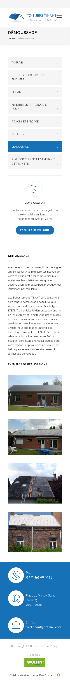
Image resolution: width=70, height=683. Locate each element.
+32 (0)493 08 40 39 (39, 577)
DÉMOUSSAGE (20, 146)
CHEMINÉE (17, 92)
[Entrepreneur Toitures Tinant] (32, 17)
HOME (12, 38)
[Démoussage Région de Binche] (35, 483)
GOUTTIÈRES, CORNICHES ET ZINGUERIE (28, 77)
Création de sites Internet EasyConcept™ (33, 675)
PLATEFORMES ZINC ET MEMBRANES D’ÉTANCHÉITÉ (33, 161)
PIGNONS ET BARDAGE (25, 121)
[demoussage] (35, 437)
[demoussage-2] (35, 393)
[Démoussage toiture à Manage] (35, 532)
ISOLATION (17, 134)
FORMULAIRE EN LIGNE (35, 230)
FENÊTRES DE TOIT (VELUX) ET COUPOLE (29, 106)
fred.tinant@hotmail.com (43, 627)
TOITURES (17, 62)
